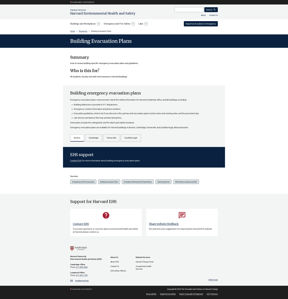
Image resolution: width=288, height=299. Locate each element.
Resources (83, 31)
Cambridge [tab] (93, 138)
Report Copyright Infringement (191, 294)
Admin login (213, 280)
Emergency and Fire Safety (117, 23)
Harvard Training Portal (144, 262)
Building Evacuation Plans (109, 182)
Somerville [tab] (111, 138)
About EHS (114, 262)
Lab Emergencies (163, 182)
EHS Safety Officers (118, 271)
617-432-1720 (82, 275)
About (203, 15)
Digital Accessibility (168, 294)
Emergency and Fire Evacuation (83, 182)
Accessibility (151, 294)
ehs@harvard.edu (82, 281)
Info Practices (212, 294)
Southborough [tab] (131, 138)
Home (72, 31)
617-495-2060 (82, 267)
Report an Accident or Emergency (201, 24)
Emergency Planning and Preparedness (138, 182)
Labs (140, 23)
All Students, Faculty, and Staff (186, 182)
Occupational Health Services (143, 267)
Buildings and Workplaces (83, 23)
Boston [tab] (77, 138)
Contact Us (213, 15)
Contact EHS (76, 160)
